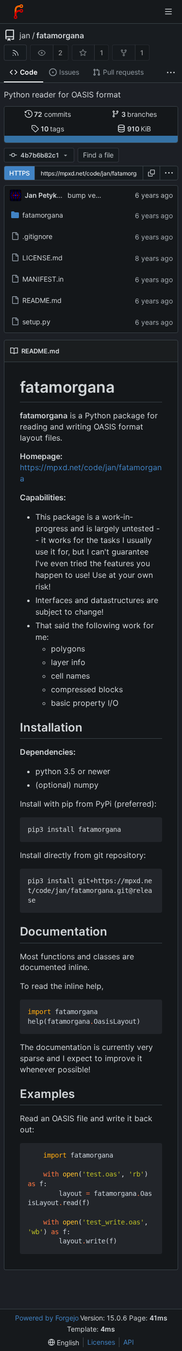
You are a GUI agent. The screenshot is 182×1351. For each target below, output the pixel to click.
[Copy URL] (151, 173)
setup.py (36, 322)
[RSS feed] (15, 53)
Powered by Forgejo (47, 1318)
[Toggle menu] (168, 11)
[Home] (18, 11)
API (128, 1342)
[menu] (169, 173)
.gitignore (37, 236)
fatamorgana (60, 35)
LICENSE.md (42, 258)
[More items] (171, 72)
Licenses (101, 1342)
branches (139, 114)
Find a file (98, 155)
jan (24, 35)
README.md (42, 300)
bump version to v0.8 (101, 195)
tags (53, 129)
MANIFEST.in (43, 279)
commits (52, 114)
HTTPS (19, 173)
